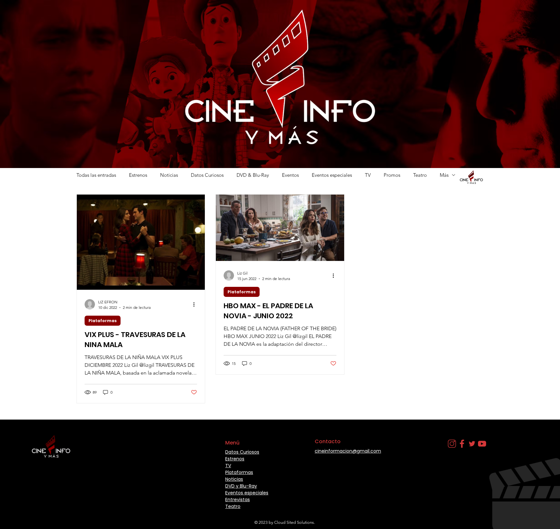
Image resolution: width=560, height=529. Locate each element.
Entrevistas (237, 499)
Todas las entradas (96, 175)
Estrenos (138, 175)
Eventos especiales (332, 175)
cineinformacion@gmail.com (348, 451)
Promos (392, 175)
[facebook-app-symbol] (462, 444)
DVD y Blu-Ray (241, 486)
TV (368, 175)
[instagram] (452, 444)
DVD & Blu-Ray (253, 175)
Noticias (169, 175)
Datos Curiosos (207, 175)
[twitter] (472, 444)
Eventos (290, 175)
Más (444, 175)
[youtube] (482, 444)
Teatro (420, 175)
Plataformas (102, 320)
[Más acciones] (196, 304)
